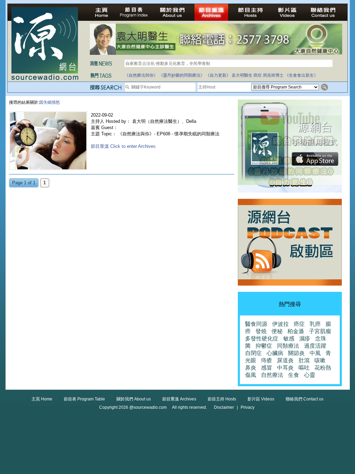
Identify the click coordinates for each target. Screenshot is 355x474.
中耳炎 (285, 368)
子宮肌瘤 (320, 331)
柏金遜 (295, 331)
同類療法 (288, 346)
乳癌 (315, 324)
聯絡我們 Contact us (304, 399)
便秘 (277, 331)
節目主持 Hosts (222, 399)
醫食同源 (256, 324)
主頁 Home (42, 399)
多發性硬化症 (261, 338)
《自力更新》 (218, 75)
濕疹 (304, 338)
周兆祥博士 (273, 75)
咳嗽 (320, 360)
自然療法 (272, 375)
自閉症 (253, 353)
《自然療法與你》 (141, 75)
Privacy (247, 407)
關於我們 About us (133, 399)
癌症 (257, 75)
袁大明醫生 (242, 75)
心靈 (309, 375)
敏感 (288, 338)
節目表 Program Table (84, 399)
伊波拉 (280, 324)
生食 (293, 375)
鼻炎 (250, 368)
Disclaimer (224, 407)
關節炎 (296, 353)
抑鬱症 (264, 346)
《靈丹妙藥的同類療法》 (182, 75)
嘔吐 (304, 368)
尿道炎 (285, 360)
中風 (315, 353)
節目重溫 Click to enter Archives (123, 146)
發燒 (261, 331)
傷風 (250, 375)
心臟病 (275, 353)
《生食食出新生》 (301, 75)
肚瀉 (304, 360)
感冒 (266, 368)
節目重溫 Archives (179, 399)
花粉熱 (322, 368)
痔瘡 (266, 360)
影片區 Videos (261, 399)
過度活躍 (315, 346)
